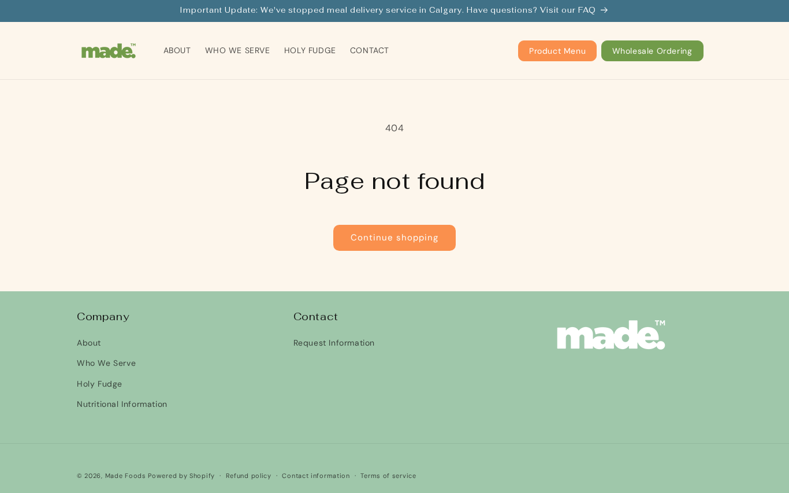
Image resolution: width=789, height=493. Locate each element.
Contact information (315, 476)
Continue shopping (394, 237)
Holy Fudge (99, 384)
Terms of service (388, 476)
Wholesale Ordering (652, 51)
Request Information (334, 343)
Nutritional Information (122, 404)
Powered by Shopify (181, 476)
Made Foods (125, 476)
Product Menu (557, 51)
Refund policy (248, 476)
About (89, 343)
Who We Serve (106, 363)
